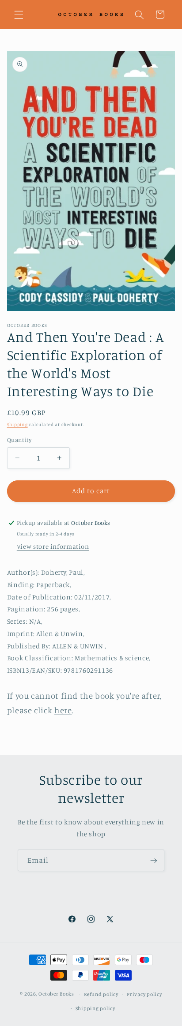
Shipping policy (95, 1008)
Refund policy (101, 994)
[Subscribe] (154, 860)
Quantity (19, 439)
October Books (56, 994)
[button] (18, 14)
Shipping (17, 424)
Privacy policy (144, 994)
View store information (53, 546)
